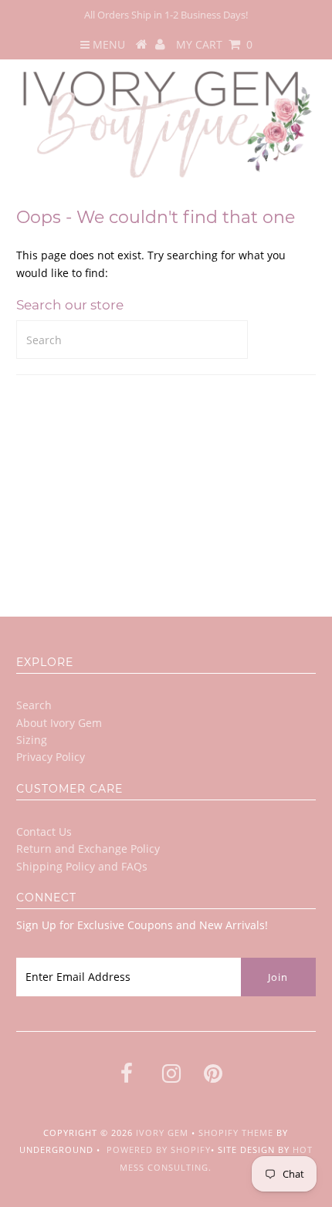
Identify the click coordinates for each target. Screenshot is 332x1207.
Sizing (31, 739)
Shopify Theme (235, 1132)
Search (34, 705)
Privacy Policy (50, 756)
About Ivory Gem (59, 722)
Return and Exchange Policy (88, 848)
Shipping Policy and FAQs (81, 866)
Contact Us (44, 831)
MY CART (214, 44)
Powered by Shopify (159, 1149)
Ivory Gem (162, 1132)
